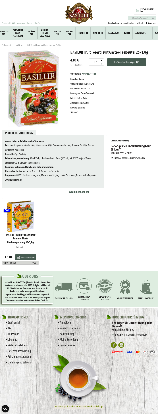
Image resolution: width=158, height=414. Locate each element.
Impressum (21, 23)
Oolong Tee (69, 33)
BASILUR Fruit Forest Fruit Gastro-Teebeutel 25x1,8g (44, 45)
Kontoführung (67, 334)
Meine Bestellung (69, 339)
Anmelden (65, 322)
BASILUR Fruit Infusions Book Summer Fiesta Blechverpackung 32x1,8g (20, 239)
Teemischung (114, 33)
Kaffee (127, 33)
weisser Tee (58, 33)
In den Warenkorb (28, 258)
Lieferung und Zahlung (19, 362)
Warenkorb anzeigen (70, 328)
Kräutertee (98, 33)
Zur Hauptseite (7, 45)
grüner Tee (31, 33)
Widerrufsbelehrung (18, 345)
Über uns (30, 23)
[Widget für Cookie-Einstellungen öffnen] (5, 408)
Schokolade (140, 33)
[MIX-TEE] (79, 13)
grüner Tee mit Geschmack (45, 33)
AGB (13, 23)
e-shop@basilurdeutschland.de (133, 23)
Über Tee (38, 23)
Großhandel (6, 23)
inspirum (72, 406)
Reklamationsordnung (19, 357)
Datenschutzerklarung (19, 351)
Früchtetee (83, 33)
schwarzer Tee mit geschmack (18, 33)
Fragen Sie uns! (67, 345)
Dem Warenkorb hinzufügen (124, 62)
